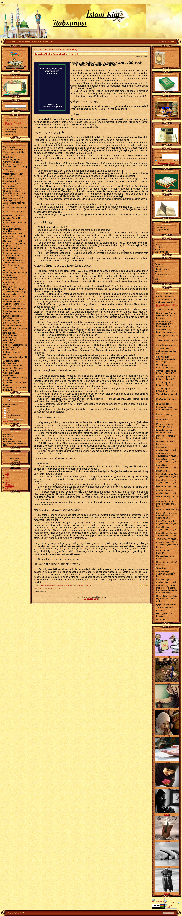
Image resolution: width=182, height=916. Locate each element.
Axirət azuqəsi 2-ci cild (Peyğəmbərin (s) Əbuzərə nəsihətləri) (13, 257)
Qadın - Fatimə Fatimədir (14, 222)
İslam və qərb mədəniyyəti (9, 285)
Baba (7, 474)
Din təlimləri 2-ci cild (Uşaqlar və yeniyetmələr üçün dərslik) (15, 236)
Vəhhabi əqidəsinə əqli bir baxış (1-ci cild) (166, 389)
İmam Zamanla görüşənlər (10, 336)
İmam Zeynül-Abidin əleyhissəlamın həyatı (166, 522)
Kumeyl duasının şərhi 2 (14, 207)
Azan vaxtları (161, 274)
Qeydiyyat (45, 41)
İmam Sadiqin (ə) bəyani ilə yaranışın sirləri (14, 194)
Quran (157, 264)
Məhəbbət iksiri (10, 352)
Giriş (51, 41)
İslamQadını (161, 227)
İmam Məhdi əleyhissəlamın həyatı (166, 448)
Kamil (7, 477)
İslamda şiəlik (162, 404)
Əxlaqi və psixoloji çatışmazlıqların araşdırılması (11, 279)
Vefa (6, 489)
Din (156, 279)
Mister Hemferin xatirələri (163, 551)
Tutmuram (10, 417)
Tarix (45, 49)
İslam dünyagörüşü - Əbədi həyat (12, 230)
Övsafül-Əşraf (9, 370)
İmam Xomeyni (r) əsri (166, 414)
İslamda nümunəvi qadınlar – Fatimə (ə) (12, 302)
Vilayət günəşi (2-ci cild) (167, 335)
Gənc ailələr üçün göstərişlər (11, 374)
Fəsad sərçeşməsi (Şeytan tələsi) (12, 184)
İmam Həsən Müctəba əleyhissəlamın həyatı (166, 534)
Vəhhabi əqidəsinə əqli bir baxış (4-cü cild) (166, 372)
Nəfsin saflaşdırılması (13, 308)
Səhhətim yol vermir (13, 413)
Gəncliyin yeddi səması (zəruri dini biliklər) (14, 297)
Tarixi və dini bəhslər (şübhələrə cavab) (165, 300)
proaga (7, 482)
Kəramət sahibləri (11, 316)
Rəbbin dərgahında (12, 325)
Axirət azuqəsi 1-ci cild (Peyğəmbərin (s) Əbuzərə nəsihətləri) (13, 265)
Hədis (157, 266)
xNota (7, 484)
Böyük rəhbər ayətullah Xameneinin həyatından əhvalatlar (14, 152)
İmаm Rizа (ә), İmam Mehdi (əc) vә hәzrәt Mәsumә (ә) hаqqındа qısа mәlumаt (166, 589)
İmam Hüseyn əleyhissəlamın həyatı (166, 528)
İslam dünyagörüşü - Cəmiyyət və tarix (12, 160)
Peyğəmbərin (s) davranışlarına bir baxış (167, 408)
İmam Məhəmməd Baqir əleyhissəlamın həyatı (166, 503)
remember (161, 160)
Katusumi (8, 487)
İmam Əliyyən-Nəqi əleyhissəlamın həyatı (166, 460)
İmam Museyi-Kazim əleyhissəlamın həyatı (166, 481)
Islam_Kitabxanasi (85, 585)
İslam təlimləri (161, 269)
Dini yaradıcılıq (161, 252)
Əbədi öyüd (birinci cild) (14, 291)
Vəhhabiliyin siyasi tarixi (167, 394)
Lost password (163, 163)
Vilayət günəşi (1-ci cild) (167, 340)
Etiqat (157, 247)
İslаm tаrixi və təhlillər (166, 419)
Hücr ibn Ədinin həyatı (166, 509)
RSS (172, 41)
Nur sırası (161, 619)
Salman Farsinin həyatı (167, 486)
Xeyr (8, 410)
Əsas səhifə (11, 41)
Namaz (158, 281)
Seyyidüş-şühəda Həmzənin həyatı (164, 431)
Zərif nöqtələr (9, 147)
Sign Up (172, 163)
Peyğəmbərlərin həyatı (166, 399)
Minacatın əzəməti (11, 215)
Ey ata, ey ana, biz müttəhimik (11, 219)
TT (6, 479)
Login (96, 599)
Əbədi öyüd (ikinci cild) (13, 289)
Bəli (8, 408)
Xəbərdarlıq (8, 171)
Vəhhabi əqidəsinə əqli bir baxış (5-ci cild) (166, 366)
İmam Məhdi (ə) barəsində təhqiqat (164, 330)
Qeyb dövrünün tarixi (166, 604)
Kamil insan (8, 318)
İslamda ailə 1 (9, 181)
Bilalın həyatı (162, 471)
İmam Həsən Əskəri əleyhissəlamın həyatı (166, 454)
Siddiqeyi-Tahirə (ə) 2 (13, 198)
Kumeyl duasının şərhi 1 (14, 211)
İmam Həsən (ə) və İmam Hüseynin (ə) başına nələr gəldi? (165, 323)
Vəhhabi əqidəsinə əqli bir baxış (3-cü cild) (166, 377)
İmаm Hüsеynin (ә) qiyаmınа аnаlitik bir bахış (165, 573)
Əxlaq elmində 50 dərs (13, 377)
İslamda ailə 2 (9, 178)
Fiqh (157, 271)
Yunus (7, 480)
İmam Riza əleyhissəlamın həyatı (166, 466)
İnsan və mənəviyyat (13, 164)
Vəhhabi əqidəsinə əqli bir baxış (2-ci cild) (166, 383)
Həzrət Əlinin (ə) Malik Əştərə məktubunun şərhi (166, 598)
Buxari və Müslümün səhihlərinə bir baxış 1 (63, 49)
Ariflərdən (7, 270)
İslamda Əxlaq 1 (10, 191)
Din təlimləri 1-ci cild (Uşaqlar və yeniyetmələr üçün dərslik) (15, 243)
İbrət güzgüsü (9, 333)
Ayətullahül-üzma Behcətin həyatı (11, 362)
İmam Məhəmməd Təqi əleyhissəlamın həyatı (167, 475)
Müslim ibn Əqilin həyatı (167, 496)
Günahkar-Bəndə (163, 229)
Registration (88, 599)
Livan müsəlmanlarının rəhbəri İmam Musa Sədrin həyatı (166, 515)
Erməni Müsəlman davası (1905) (164, 425)
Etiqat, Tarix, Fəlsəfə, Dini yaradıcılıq (29, 41)
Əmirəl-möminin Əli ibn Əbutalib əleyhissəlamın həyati (167, 544)
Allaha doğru (9, 340)
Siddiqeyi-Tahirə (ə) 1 (13, 200)
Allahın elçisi (9, 342)
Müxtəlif (166, 657)
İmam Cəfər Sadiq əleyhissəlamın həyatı (166, 491)
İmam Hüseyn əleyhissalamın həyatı (166, 580)
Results (6, 421)
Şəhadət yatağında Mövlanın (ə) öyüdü (12, 321)
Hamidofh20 (9, 486)
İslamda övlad (9, 380)
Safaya (7, 475)
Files (40, 49)
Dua (156, 276)
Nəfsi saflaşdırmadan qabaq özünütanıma (13, 366)
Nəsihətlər (8, 226)
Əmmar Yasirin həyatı (166, 539)
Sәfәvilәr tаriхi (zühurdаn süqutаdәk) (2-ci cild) (166, 351)
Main (35, 49)
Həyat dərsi (8, 157)
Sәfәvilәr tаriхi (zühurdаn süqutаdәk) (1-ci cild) (166, 359)
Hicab (6, 354)
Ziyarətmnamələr (164, 345)
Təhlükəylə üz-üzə (164, 310)
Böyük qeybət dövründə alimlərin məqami (167, 294)
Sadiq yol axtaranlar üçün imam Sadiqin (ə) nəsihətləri (15, 347)
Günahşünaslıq (10, 306)
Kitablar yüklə (161, 231)
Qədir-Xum (161, 568)
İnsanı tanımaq (10, 253)
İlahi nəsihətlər (9, 294)
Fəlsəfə (158, 249)
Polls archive (14, 421)
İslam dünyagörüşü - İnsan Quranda (12, 249)
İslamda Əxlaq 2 (10, 188)
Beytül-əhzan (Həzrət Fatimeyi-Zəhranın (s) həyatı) (166, 315)
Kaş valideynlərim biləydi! (15, 357)
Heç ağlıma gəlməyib (14, 415)
